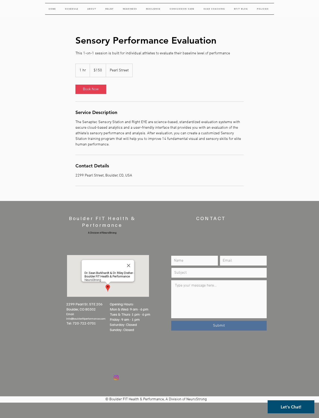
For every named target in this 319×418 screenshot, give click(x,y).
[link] (90, 89)
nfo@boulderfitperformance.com (86, 318)
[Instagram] (116, 377)
